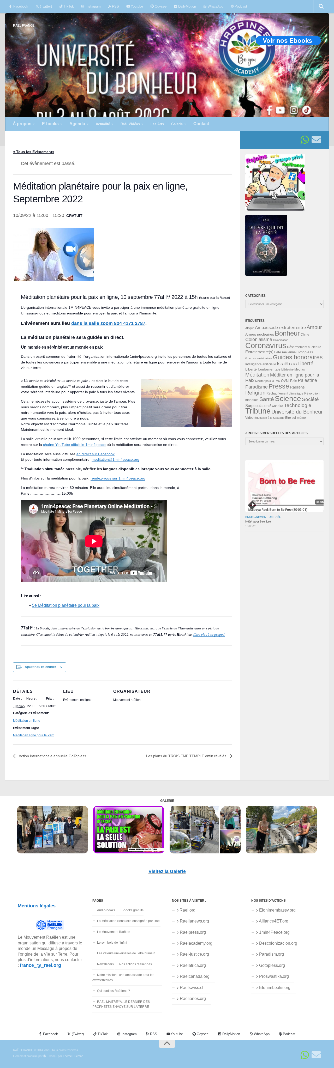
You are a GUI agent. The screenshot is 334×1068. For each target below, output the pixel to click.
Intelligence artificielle (260, 364)
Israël (282, 363)
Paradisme (256, 387)
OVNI (285, 381)
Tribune (258, 411)
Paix (293, 381)
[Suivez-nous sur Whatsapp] (304, 139)
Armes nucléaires (259, 334)
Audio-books (106, 910)
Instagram (93, 6)
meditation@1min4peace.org (115, 459)
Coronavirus (265, 345)
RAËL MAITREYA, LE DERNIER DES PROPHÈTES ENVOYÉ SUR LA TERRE (121, 1004)
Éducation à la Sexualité (269, 417)
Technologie (297, 405)
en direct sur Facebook (95, 454)
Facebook (20, 6)
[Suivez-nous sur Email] (316, 139)
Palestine (307, 380)
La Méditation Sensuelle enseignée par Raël (128, 921)
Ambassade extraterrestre (280, 327)
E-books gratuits (132, 910)
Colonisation (280, 340)
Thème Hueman (73, 1056)
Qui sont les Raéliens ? (113, 991)
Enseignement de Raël (263, 516)
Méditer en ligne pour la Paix (33, 735)
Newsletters (105, 964)
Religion (255, 393)
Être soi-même (295, 417)
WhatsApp (215, 6)
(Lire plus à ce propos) (209, 634)
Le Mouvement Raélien (113, 932)
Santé (266, 399)
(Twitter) (45, 6)
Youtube (136, 6)
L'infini (293, 364)
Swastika (276, 406)
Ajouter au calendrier (40, 667)
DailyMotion (186, 6)
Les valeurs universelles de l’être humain (126, 953)
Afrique (249, 328)
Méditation (257, 375)
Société (310, 399)
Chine (305, 334)
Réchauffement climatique (284, 393)
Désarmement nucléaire (304, 347)
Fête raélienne (285, 352)
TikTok (68, 6)
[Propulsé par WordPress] (44, 1056)
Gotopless (304, 352)
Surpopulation (257, 405)
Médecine (287, 369)
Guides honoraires (298, 357)
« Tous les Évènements (33, 152)
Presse (279, 386)
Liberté (305, 363)
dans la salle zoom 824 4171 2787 (108, 323)
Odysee (160, 6)
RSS (115, 6)
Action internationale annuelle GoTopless (52, 756)
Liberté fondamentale (263, 369)
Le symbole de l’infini (112, 942)
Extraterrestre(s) (259, 352)
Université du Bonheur (297, 412)
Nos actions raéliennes (135, 964)
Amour (314, 327)
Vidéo (249, 418)
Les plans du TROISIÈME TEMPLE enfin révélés (186, 756)
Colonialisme (258, 339)
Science (288, 398)
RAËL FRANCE (23, 25)
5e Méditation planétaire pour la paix (65, 605)
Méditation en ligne (26, 721)
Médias (299, 369)
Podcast (240, 6)
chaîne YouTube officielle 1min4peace (74, 444)
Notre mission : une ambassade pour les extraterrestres (123, 977)
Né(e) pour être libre (258, 521)
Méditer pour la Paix (267, 381)
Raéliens (297, 387)
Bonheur (287, 333)
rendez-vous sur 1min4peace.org (118, 478)
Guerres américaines (258, 358)
